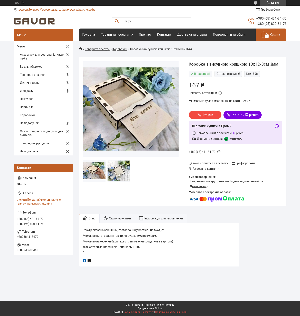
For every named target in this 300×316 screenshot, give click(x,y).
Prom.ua (169, 304)
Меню (21, 46)
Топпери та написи (32, 74)
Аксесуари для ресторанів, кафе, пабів (42, 56)
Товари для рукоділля (35, 143)
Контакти (164, 34)
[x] (89, 261)
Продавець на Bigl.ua (150, 308)
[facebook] (84, 261)
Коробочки (119, 49)
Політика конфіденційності (171, 312)
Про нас (145, 34)
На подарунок (29, 123)
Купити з (238, 114)
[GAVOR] (34, 21)
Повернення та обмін (229, 34)
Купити (208, 114)
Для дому (26, 90)
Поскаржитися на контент (138, 312)
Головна (88, 34)
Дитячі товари (30, 82)
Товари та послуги (115, 34)
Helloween (26, 98)
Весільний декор (31, 66)
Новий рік (26, 107)
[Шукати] (117, 21)
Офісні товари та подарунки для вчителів (41, 133)
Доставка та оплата (192, 34)
